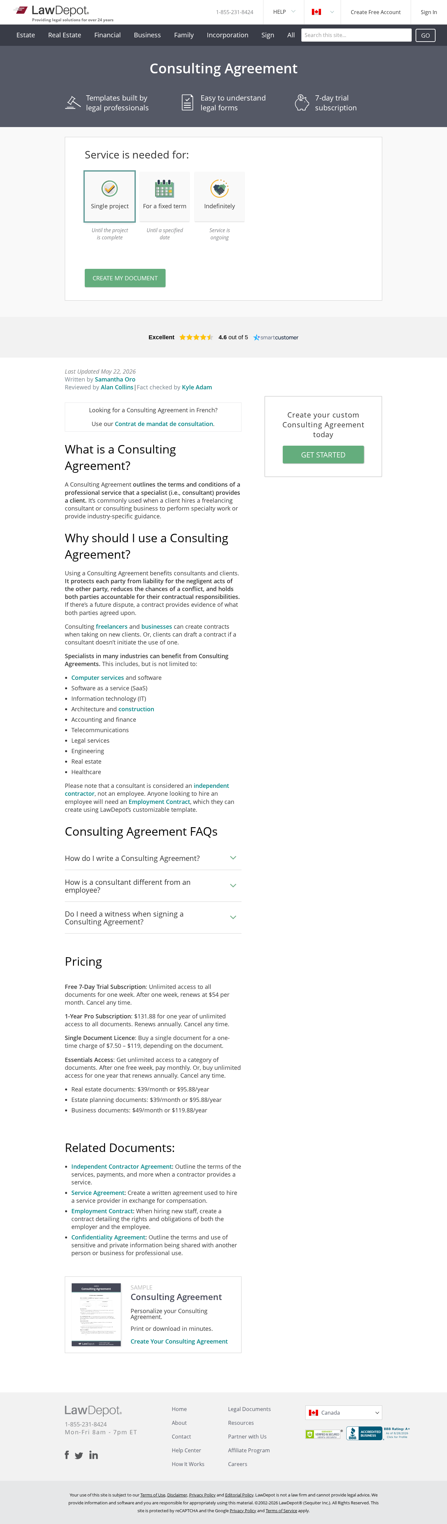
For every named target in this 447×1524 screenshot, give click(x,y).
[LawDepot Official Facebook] (70, 1455)
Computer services (97, 677)
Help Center (186, 1450)
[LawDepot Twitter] (82, 1455)
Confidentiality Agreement (108, 1237)
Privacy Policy (202, 1495)
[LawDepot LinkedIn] (93, 1455)
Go (425, 35)
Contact (181, 1436)
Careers (237, 1464)
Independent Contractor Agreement (121, 1166)
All (291, 34)
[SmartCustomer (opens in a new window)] (276, 337)
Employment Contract (159, 802)
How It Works (188, 1464)
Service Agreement (97, 1193)
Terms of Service (281, 1511)
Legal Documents (249, 1409)
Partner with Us (247, 1436)
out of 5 (233, 337)
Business (147, 34)
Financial (107, 34)
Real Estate (64, 34)
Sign (267, 34)
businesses (156, 626)
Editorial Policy (239, 1495)
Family (184, 34)
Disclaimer (177, 1495)
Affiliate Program (249, 1450)
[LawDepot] (51, 9)
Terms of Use (152, 1495)
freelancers (112, 626)
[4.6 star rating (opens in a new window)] (196, 337)
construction (136, 709)
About (179, 1422)
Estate (25, 34)
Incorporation (227, 34)
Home (179, 1409)
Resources (241, 1422)
